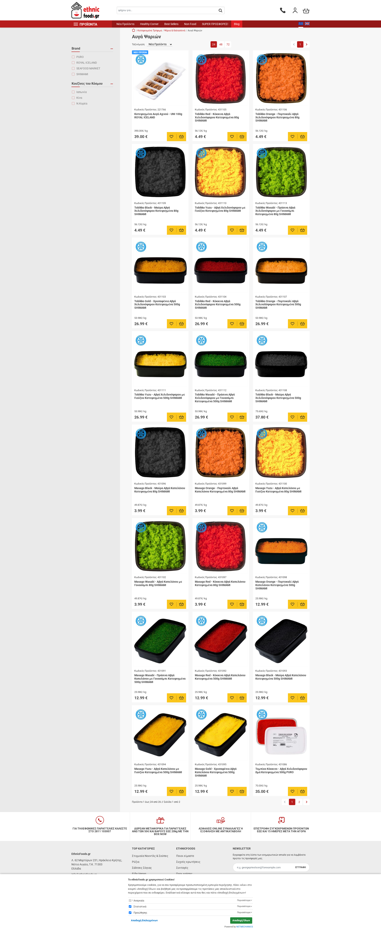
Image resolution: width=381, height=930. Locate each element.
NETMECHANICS (244, 926)
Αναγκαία (139, 900)
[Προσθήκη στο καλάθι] (181, 136)
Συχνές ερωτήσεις (188, 861)
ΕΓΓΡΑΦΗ (300, 867)
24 (213, 44)
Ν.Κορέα (81, 103)
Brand (76, 48)
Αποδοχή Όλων (241, 920)
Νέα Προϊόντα (125, 24)
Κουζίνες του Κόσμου (87, 83)
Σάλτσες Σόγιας (142, 867)
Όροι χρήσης (184, 873)
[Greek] (300, 24)
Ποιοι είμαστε (185, 855)
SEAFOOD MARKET (88, 68)
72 (228, 44)
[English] (307, 24)
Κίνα (79, 97)
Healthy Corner (149, 24)
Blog (237, 24)
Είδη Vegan (139, 873)
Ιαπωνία (81, 92)
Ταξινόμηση (138, 44)
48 (220, 44)
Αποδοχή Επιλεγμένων (144, 920)
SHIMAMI (82, 74)
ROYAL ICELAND (86, 62)
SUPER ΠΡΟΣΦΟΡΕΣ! (215, 24)
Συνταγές (182, 867)
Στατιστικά (140, 906)
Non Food (190, 24)
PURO (80, 56)
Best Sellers (171, 24)
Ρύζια (135, 861)
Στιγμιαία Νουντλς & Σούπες (150, 855)
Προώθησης (140, 912)
